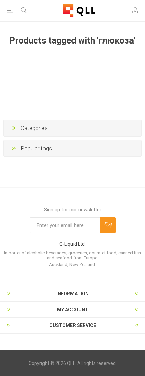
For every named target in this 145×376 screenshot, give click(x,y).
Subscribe (108, 225)
